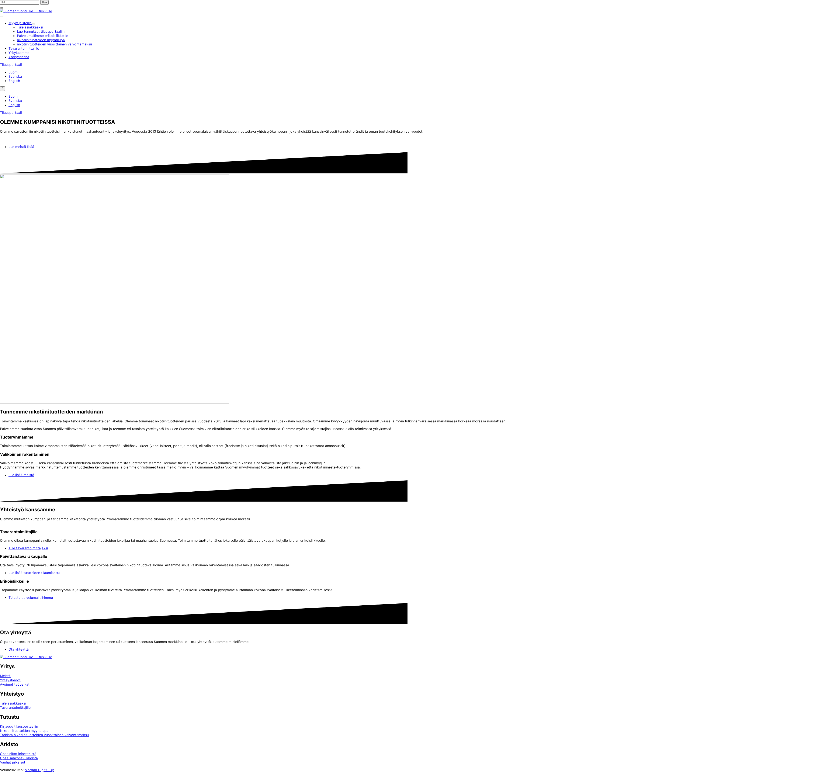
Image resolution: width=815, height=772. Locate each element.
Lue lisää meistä (21, 475)
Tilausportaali (11, 64)
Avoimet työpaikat (15, 684)
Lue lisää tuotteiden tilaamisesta (34, 573)
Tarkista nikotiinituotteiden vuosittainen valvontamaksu (44, 735)
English (14, 81)
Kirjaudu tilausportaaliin (19, 726)
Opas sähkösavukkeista (19, 758)
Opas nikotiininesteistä (18, 754)
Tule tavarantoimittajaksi (28, 548)
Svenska (15, 76)
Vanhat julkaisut (12, 762)
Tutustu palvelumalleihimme (30, 597)
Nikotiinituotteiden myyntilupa (24, 730)
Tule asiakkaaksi (13, 703)
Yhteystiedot (10, 680)
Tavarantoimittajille (15, 707)
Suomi (13, 72)
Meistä (5, 676)
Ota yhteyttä (18, 649)
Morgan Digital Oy (39, 770)
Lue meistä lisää (21, 147)
